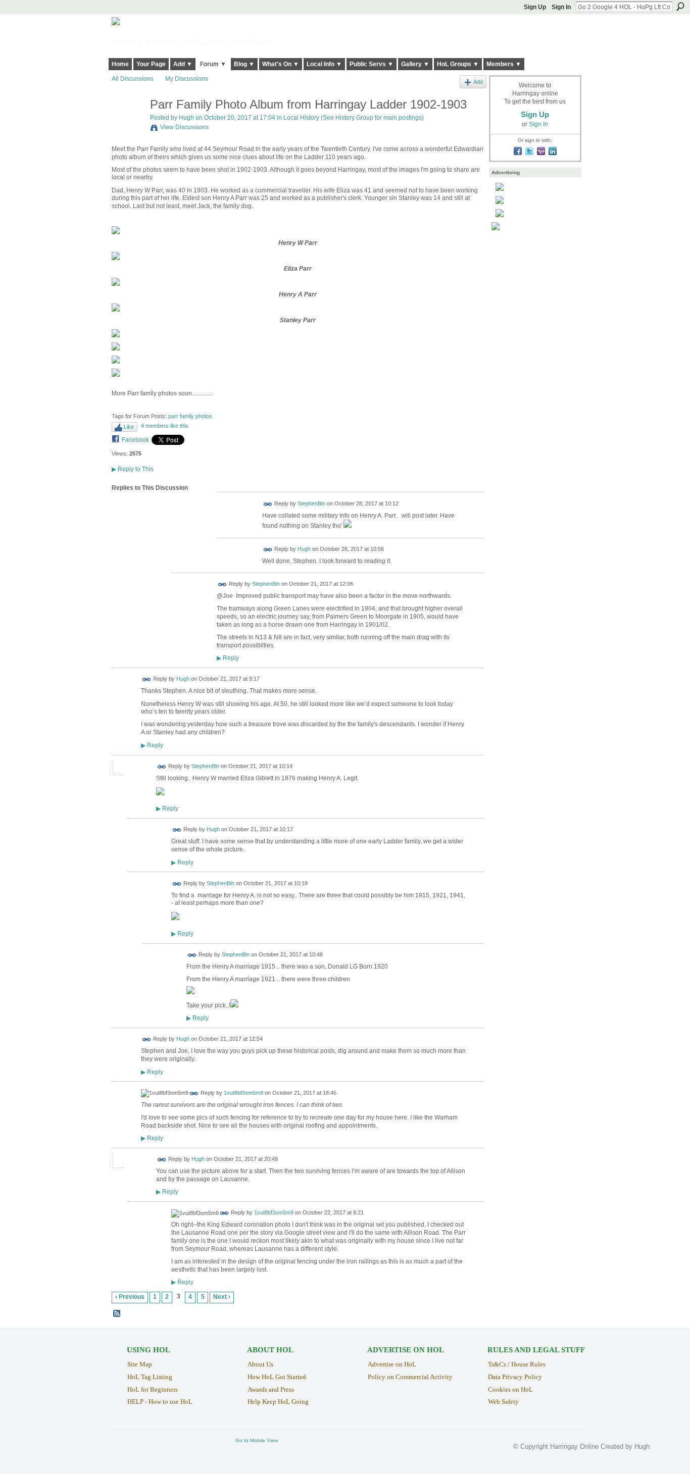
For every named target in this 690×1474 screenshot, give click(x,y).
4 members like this (164, 426)
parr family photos (190, 416)
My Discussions (186, 78)
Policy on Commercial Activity (410, 1377)
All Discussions (133, 78)
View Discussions (184, 127)
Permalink (268, 504)
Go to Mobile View (256, 1440)
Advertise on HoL (392, 1364)
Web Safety (503, 1401)
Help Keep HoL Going (278, 1401)
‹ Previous (129, 1296)
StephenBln (311, 503)
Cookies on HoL (510, 1389)
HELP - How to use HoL (159, 1401)
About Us (260, 1364)
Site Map (139, 1364)
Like (129, 427)
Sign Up (535, 7)
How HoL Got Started (277, 1377)
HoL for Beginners (152, 1389)
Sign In (561, 7)
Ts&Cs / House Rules (517, 1364)
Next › (221, 1296)
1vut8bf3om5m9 (243, 1093)
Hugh (186, 117)
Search (680, 6)
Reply (228, 657)
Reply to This (133, 469)
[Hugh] (128, 126)
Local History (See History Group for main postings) (353, 117)
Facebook (135, 439)
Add (478, 82)
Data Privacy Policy (515, 1377)
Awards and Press (271, 1389)
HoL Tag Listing (149, 1377)
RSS (117, 1313)
